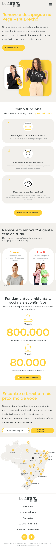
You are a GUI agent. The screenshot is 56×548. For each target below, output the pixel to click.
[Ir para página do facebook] (32, 537)
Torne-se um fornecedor (28, 213)
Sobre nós (28, 506)
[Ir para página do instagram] (24, 537)
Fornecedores (28, 512)
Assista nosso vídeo (29, 378)
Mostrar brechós (40, 431)
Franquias (28, 518)
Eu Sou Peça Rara (28, 523)
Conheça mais (11, 48)
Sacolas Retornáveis (28, 529)
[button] (5, 285)
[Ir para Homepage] (11, 4)
